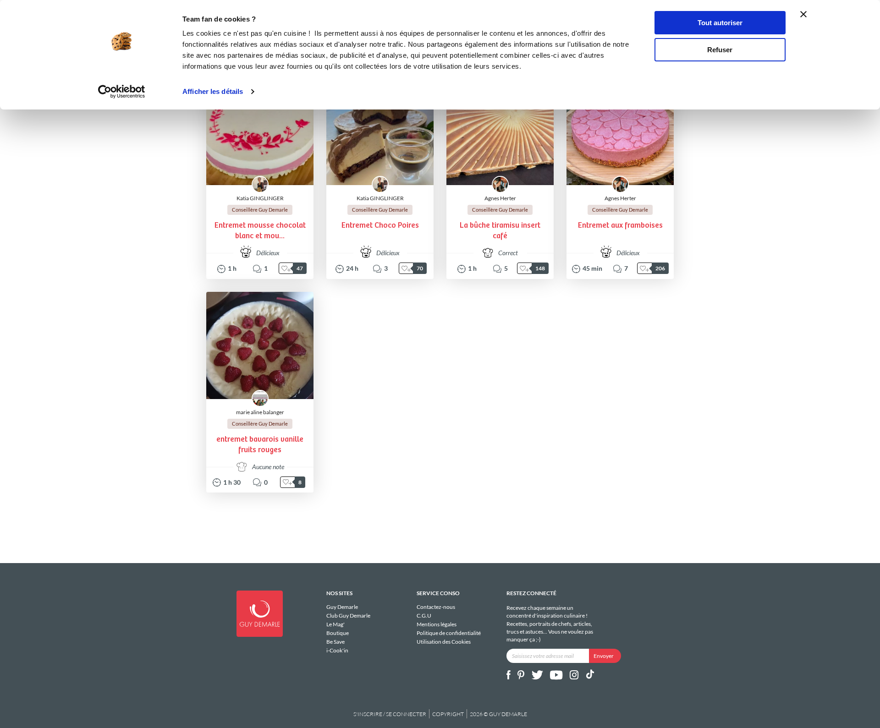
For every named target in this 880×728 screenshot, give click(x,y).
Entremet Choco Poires (380, 225)
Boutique (337, 632)
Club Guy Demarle (348, 615)
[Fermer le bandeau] (803, 14)
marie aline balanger (260, 412)
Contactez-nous (436, 607)
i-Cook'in (337, 650)
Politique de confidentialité (449, 632)
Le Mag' (335, 624)
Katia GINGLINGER (260, 198)
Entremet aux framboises (620, 225)
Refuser (719, 50)
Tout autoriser (720, 23)
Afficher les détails (212, 91)
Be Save (335, 641)
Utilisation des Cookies (444, 641)
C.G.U (424, 615)
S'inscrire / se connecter (389, 714)
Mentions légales (436, 624)
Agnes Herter (500, 198)
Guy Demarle (342, 607)
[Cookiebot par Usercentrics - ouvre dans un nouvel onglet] (122, 92)
